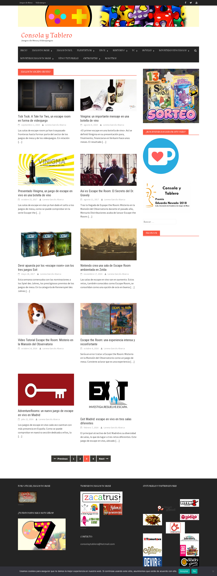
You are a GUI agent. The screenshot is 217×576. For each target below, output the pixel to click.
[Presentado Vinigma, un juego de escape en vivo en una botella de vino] (46, 169)
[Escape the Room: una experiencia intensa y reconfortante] (108, 318)
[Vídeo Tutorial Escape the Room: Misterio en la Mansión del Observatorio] (46, 318)
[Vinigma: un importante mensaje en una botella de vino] (108, 95)
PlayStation (84, 50)
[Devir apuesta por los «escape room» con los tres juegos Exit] (46, 244)
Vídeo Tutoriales (68, 58)
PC (133, 50)
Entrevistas (90, 58)
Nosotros (110, 58)
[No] (213, 571)
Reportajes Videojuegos (172, 50)
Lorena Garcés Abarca (55, 124)
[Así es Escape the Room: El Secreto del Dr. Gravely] (108, 169)
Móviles (147, 50)
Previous (62, 458)
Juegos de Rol (64, 50)
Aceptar (184, 571)
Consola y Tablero (46, 35)
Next (102, 458)
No (194, 571)
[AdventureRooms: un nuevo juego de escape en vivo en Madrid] (46, 389)
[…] (20, 141)
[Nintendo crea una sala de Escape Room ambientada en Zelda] (108, 244)
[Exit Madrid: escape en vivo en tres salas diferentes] (108, 393)
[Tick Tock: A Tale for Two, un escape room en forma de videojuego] (46, 95)
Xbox (102, 50)
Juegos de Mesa (26, 3)
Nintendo (119, 50)
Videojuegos (41, 3)
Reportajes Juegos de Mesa (35, 58)
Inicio (23, 50)
